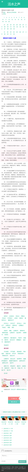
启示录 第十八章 (8, 438)
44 (13, 32)
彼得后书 (7, 368)
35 (23, 27)
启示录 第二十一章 (8, 431)
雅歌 (10, 330)
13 (12, 19)
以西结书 (12, 332)
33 (17, 27)
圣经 (4, 12)
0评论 (4, 14)
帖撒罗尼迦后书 (13, 361)
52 (14, 34)
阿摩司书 (6, 338)
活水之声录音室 (12, 12)
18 (2, 21)
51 (11, 34)
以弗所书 (6, 359)
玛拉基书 (6, 345)
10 (2, 19)
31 (11, 27)
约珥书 (6, 334)
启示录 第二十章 (8, 433)
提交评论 (23, 461)
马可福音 (12, 351)
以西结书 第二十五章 (19, 412)
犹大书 (8, 370)
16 (21, 19)
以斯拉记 (8, 325)
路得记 (21, 318)
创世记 (5, 316)
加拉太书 (12, 355)
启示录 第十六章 (8, 442)
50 (7, 34)
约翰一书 (13, 368)
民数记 (23, 316)
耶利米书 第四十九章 (8, 10)
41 (4, 32)
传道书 (6, 330)
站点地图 (21, 467)
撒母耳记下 (11, 320)
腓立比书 (12, 359)
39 (11, 29)
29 (4, 27)
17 (24, 19)
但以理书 (18, 332)
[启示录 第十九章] (24, 418)
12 (9, 19)
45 (17, 32)
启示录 (5, 373)
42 (7, 32)
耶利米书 (22, 330)
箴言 (13, 327)
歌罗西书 (19, 359)
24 (13, 25)
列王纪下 (12, 323)
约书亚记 (10, 318)
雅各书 (18, 366)
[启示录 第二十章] (17, 418)
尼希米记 (14, 325)
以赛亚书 (15, 330)
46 (20, 32)
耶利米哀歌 (5, 332)
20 (9, 21)
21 (4, 25)
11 (6, 19)
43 (10, 32)
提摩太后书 (5, 363)
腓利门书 (6, 366)
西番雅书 (18, 340)
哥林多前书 (20, 353)
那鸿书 (6, 340)
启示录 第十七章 (8, 440)
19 (6, 21)
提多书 (11, 363)
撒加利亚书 (7, 342)
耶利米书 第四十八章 (8, 412)
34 (20, 27)
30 (7, 27)
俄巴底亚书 (13, 338)
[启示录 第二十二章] (4, 418)
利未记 (18, 316)
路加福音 (19, 351)
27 (23, 25)
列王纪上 (6, 323)
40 (14, 29)
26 (20, 25)
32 (14, 27)
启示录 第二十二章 (8, 428)
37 (4, 29)
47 (23, 32)
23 (10, 25)
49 (4, 34)
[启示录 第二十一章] (10, 418)
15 (18, 19)
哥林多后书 (5, 355)
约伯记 (4, 327)
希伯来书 (12, 366)
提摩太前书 (22, 361)
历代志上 (19, 323)
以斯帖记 (21, 325)
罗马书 (14, 353)
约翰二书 (20, 368)
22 (7, 25)
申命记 (4, 318)
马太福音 (6, 351)
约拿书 (20, 338)
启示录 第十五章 (8, 445)
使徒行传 (8, 353)
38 (7, 29)
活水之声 (13, 389)
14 (15, 19)
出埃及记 (11, 316)
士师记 (16, 318)
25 (17, 25)
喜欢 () (15, 398)
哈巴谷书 (12, 340)
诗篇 (9, 327)
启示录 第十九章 (8, 435)
